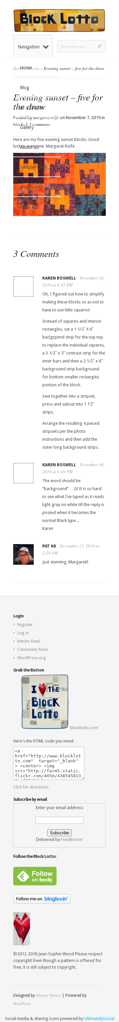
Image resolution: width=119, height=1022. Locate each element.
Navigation (29, 46)
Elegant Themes (48, 995)
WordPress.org (31, 657)
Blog (24, 87)
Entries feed (28, 641)
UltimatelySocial (99, 1018)
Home (26, 67)
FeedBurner (72, 839)
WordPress (22, 1003)
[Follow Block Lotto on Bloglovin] (41, 902)
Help (24, 207)
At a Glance (31, 107)
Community (31, 187)
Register (25, 624)
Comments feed (32, 649)
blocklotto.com (83, 727)
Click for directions (31, 787)
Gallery (27, 127)
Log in (23, 632)
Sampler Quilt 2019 (39, 167)
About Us (29, 147)
